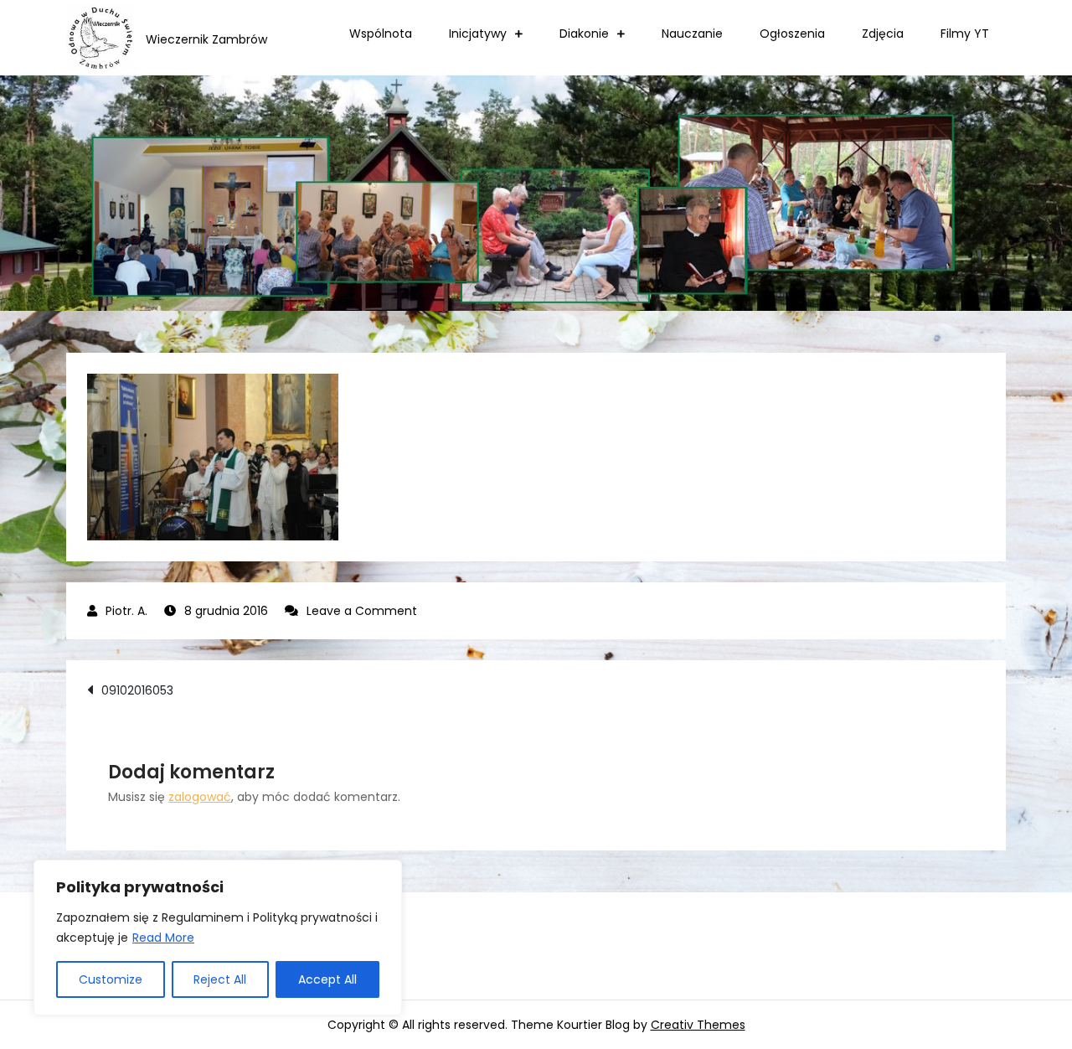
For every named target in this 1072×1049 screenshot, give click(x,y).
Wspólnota (380, 33)
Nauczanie (692, 33)
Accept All (327, 979)
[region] (218, 937)
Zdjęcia (883, 33)
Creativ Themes (698, 1024)
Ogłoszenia (792, 33)
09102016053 (137, 690)
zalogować (199, 796)
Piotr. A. (126, 610)
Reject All (219, 979)
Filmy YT (965, 33)
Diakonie (584, 33)
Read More (163, 937)
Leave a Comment (362, 610)
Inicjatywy (478, 33)
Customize (110, 979)
